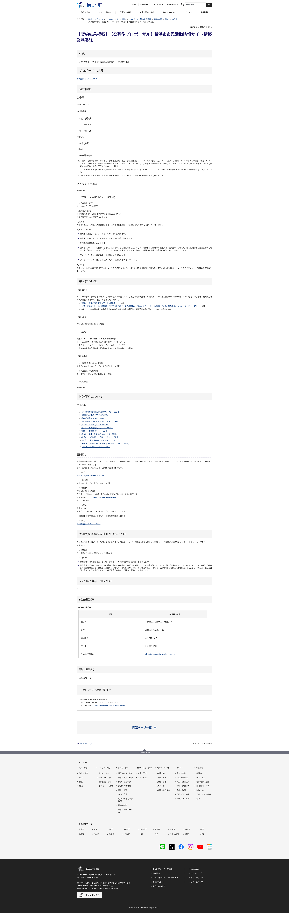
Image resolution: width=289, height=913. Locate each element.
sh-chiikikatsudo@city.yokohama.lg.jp (160, 654)
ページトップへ (144, 752)
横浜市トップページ (95, 19)
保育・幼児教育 (124, 782)
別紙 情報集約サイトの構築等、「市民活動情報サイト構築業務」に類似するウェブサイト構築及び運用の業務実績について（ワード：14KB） (139, 306)
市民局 (174, 19)
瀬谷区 (81, 834)
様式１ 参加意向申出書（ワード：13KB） (99, 303)
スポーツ (161, 786)
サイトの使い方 (197, 882)
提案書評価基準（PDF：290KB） (95, 425)
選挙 (198, 799)
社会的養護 (122, 805)
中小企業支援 (182, 778)
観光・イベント (163, 768)
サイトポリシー (197, 878)
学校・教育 (122, 790)
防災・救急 (83, 768)
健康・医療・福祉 (144, 768)
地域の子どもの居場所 (125, 800)
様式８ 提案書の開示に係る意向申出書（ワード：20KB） (106, 443)
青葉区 (81, 829)
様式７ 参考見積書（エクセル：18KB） (99, 440)
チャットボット (172, 4)
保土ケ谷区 (174, 834)
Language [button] (144, 4)
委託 (167, 19)
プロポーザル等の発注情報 (140, 19)
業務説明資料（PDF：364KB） (94, 418)
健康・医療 (142, 773)
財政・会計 (200, 790)
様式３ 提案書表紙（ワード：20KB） (97, 428)
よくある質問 (158, 882)
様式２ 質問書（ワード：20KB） (91, 476)
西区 (156, 834)
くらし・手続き (104, 768)
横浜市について (202, 773)
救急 (81, 782)
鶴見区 (111, 834)
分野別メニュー (183, 799)
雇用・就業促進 (183, 786)
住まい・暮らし (105, 773)
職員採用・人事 (202, 786)
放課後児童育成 (124, 786)
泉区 (111, 829)
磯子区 (127, 829)
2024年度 (158, 19)
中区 (141, 834)
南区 (202, 834)
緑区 (187, 834)
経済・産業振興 (183, 782)
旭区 (95, 829)
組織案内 (156, 873)
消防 (81, 778)
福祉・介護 (142, 778)
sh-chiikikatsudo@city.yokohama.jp (102, 497)
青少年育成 (122, 794)
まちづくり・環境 (106, 786)
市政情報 (199, 768)
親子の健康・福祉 (125, 773)
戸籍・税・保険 (105, 778)
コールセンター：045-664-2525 (165, 878)
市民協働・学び (105, 782)
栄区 (202, 829)
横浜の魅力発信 (163, 790)
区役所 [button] (134, 4)
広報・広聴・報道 (203, 794)
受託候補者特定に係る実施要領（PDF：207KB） (101, 412)
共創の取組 (181, 790)
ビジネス (110, 19)
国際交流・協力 (183, 794)
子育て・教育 (123, 768)
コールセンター (157, 4)
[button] (144, 727)
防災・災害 (83, 773)
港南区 (172, 829)
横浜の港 (161, 773)
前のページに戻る (86, 744)
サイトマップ (196, 873)
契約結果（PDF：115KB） (88, 79)
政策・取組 (200, 778)
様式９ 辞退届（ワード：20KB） (96, 447)
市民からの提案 (159, 886)
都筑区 (96, 834)
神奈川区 (143, 829)
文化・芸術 (161, 782)
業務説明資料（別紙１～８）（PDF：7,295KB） (101, 421)
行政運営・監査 (202, 782)
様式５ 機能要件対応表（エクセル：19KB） (99, 434)
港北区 (188, 829)
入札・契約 (121, 19)
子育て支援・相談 (125, 778)
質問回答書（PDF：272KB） (88, 524)
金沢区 (157, 829)
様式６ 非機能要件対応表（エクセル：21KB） (100, 437)
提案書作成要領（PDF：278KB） (95, 415)
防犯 (81, 786)
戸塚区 (127, 834)
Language (195, 869)
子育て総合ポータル (125, 811)
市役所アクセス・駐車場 (162, 869)
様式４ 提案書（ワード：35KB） (95, 431)
